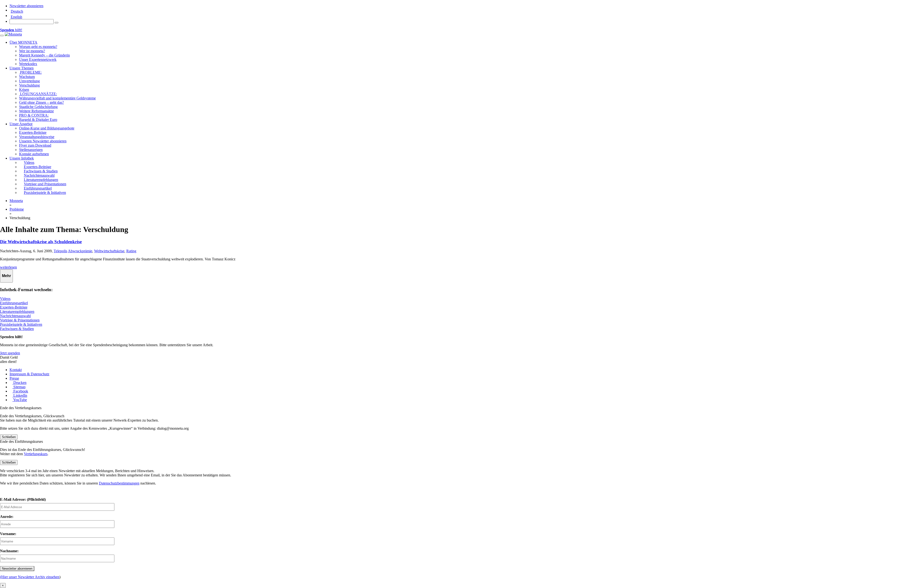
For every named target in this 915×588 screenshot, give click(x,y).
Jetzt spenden (10, 353)
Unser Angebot (21, 124)
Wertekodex (28, 64)
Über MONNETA (23, 42)
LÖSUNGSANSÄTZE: (38, 94)
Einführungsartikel (14, 303)
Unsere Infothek (22, 158)
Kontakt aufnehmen (34, 154)
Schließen (9, 437)
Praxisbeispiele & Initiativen (21, 324)
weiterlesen (8, 267)
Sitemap (18, 387)
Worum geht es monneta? (38, 47)
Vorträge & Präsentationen (20, 320)
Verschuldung (29, 85)
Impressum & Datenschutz (29, 374)
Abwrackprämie (80, 251)
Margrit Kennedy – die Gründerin (44, 55)
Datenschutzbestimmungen (119, 483)
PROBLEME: (30, 72)
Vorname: (8, 534)
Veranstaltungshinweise (36, 137)
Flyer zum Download (35, 145)
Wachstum (27, 77)
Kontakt (16, 370)
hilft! (11, 30)
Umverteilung (29, 81)
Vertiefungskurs (35, 454)
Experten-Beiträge (32, 132)
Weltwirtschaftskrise (109, 251)
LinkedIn (19, 395)
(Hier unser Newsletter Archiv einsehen (29, 577)
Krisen (24, 90)
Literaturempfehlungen (17, 311)
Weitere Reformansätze (36, 111)
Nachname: (9, 551)
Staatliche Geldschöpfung (38, 107)
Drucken (19, 383)
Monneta (16, 201)
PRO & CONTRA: (34, 115)
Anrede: (6, 517)
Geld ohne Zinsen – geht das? (41, 102)
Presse (14, 378)
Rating (131, 251)
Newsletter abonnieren (26, 6)
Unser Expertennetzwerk (37, 59)
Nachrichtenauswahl (15, 316)
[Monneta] (13, 34)
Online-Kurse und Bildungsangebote (46, 128)
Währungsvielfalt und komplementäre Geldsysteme (57, 98)
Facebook (20, 391)
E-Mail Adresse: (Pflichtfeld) (23, 499)
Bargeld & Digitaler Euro (38, 120)
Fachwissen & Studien (17, 329)
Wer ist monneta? (32, 51)
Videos (5, 299)
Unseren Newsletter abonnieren (42, 141)
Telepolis (60, 251)
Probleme (17, 209)
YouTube (19, 400)
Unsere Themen (22, 68)
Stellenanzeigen (31, 150)
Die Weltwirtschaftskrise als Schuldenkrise (41, 241)
